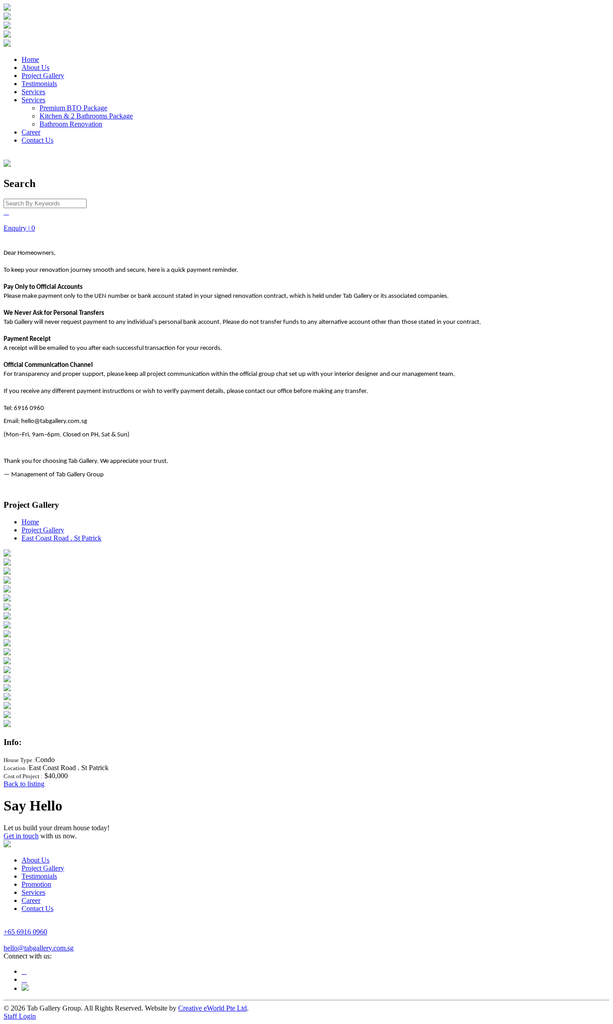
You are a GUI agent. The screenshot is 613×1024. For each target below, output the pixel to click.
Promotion (36, 884)
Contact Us (37, 140)
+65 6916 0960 (25, 932)
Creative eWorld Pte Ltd (212, 1008)
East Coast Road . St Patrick (61, 538)
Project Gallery (43, 75)
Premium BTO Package (73, 108)
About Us (35, 67)
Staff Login (20, 1016)
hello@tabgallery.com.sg (39, 948)
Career (31, 132)
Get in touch (21, 836)
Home (30, 59)
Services (33, 92)
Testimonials (39, 83)
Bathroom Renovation (70, 124)
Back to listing (24, 784)
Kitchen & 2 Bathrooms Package (86, 116)
